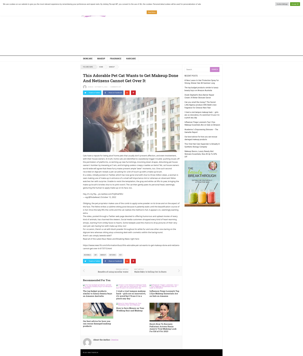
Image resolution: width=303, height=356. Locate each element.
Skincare (87, 58)
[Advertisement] (151, 37)
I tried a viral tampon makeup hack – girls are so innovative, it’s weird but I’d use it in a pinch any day (131, 295)
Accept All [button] (295, 4)
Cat (95, 255)
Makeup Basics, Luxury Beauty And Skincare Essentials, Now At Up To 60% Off (201, 154)
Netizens (112, 255)
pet (120, 255)
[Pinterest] (133, 92)
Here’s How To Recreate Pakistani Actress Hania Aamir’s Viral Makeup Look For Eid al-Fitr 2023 (162, 328)
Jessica (90, 87)
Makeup (101, 58)
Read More (152, 12)
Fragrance (115, 58)
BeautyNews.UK (93, 352)
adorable (87, 255)
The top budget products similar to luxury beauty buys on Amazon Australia (97, 293)
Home (101, 67)
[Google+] (127, 92)
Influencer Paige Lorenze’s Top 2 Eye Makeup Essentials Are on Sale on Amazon (164, 293)
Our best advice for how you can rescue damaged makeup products (97, 323)
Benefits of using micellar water (113, 271)
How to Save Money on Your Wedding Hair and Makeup (130, 309)
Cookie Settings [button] (282, 4)
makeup (103, 255)
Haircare (131, 58)
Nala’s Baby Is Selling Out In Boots (150, 271)
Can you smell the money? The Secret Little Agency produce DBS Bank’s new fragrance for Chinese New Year (200, 105)
